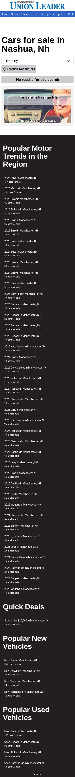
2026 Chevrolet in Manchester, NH (23, 295)
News (14, 14)
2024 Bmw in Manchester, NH (21, 274)
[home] (37, 5)
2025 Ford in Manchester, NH (20, 496)
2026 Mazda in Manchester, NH (22, 190)
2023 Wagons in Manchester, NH (22, 590)
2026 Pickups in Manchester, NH (22, 211)
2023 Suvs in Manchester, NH (21, 285)
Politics (24, 14)
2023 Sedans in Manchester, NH (22, 316)
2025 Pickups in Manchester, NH (22, 432)
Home (4, 14)
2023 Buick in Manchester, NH (21, 527)
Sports (50, 14)
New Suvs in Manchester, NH (20, 662)
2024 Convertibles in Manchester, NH (25, 559)
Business (38, 14)
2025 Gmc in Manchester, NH (20, 411)
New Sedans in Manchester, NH (22, 683)
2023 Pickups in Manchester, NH (22, 380)
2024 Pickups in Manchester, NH (22, 390)
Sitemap (37, 774)
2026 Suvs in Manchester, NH (21, 179)
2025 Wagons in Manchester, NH (22, 506)
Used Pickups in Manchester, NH (22, 754)
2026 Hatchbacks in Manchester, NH (24, 348)
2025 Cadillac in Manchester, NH (22, 485)
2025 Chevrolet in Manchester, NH (23, 443)
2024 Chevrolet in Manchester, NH (23, 517)
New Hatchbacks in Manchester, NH (24, 693)
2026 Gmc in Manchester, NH (20, 222)
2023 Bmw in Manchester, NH (21, 264)
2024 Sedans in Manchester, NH (22, 327)
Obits (71, 14)
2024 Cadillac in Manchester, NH (22, 453)
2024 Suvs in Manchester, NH (21, 253)
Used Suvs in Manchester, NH (21, 733)
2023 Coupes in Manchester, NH (22, 580)
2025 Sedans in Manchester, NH (22, 338)
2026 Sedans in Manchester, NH (22, 306)
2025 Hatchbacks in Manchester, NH (24, 422)
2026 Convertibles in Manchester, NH (25, 369)
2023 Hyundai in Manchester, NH (22, 538)
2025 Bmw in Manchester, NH (21, 232)
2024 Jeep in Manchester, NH (21, 464)
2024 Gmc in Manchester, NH (20, 359)
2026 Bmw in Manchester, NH (21, 201)
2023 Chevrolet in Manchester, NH (23, 401)
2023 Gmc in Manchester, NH (20, 475)
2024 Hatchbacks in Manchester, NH (24, 569)
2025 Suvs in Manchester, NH (21, 243)
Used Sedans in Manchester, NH (22, 743)
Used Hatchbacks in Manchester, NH (24, 765)
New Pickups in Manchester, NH (22, 672)
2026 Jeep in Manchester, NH (21, 548)
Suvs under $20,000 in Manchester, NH (26, 622)
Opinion (61, 14)
